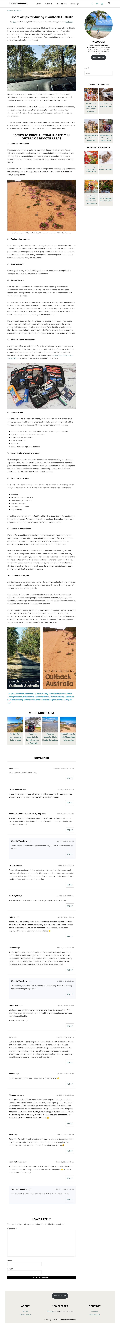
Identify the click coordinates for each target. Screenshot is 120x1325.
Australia (48, 4)
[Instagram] (102, 4)
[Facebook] (92, 4)
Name (10, 1260)
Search (86, 68)
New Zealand (61, 4)
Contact (94, 1311)
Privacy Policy (25, 1314)
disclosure (69, 22)
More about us (98, 57)
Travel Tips (74, 4)
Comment (12, 1229)
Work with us (94, 1314)
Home (9, 10)
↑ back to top (60, 1296)
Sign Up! (50, 1311)
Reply (70, 778)
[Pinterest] (97, 4)
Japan (38, 4)
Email (10, 1269)
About (25, 1311)
